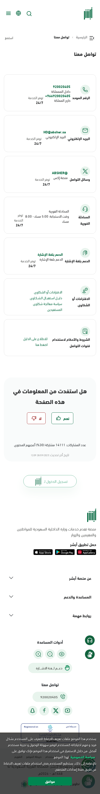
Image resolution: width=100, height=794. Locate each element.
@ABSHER (60, 173)
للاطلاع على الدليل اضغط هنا (35, 341)
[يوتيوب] (67, 711)
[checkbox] (62, 418)
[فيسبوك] (44, 711)
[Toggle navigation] (7, 13)
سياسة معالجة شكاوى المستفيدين (47, 306)
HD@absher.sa (54, 132)
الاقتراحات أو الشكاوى (48, 292)
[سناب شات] (32, 711)
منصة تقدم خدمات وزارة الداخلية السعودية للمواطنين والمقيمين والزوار (56, 532)
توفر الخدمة (35, 97)
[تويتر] (56, 711)
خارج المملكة (62, 100)
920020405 (61, 86)
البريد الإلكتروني (56, 136)
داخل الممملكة (60, 91)
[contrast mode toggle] (62, 654)
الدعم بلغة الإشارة (50, 254)
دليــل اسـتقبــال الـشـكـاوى (46, 298)
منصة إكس (60, 177)
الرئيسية (81, 37)
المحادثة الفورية (59, 210)
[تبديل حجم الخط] (50, 654)
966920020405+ (57, 96)
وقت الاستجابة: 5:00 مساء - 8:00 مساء (47, 218)
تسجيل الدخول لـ (55, 481)
